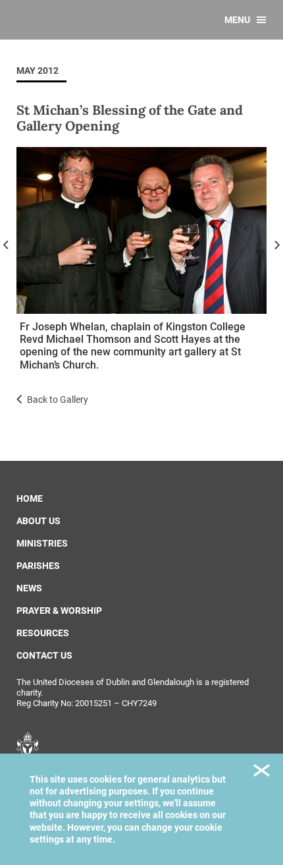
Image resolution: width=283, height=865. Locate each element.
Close (261, 772)
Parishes (38, 565)
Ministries (42, 543)
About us (38, 521)
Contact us (44, 655)
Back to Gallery (57, 399)
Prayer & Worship (59, 610)
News (29, 588)
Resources (42, 633)
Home (29, 498)
